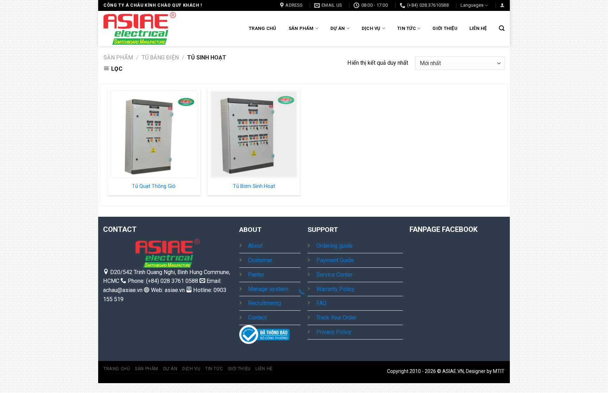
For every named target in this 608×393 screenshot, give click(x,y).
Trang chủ (262, 28)
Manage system (268, 289)
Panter (256, 274)
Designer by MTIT (485, 371)
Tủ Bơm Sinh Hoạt (254, 186)
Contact (257, 317)
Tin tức (406, 28)
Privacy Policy (334, 332)
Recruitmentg (264, 303)
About (255, 245)
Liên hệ (478, 28)
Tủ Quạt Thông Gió (154, 186)
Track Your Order (336, 317)
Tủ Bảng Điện (160, 57)
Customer (260, 260)
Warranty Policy (335, 289)
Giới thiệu (444, 28)
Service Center (334, 274)
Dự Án (337, 28)
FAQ (321, 303)
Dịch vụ (371, 28)
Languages (472, 5)
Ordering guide (334, 245)
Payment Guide (335, 260)
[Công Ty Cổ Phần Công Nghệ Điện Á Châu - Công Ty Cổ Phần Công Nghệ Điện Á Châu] (139, 28)
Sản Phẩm (301, 28)
